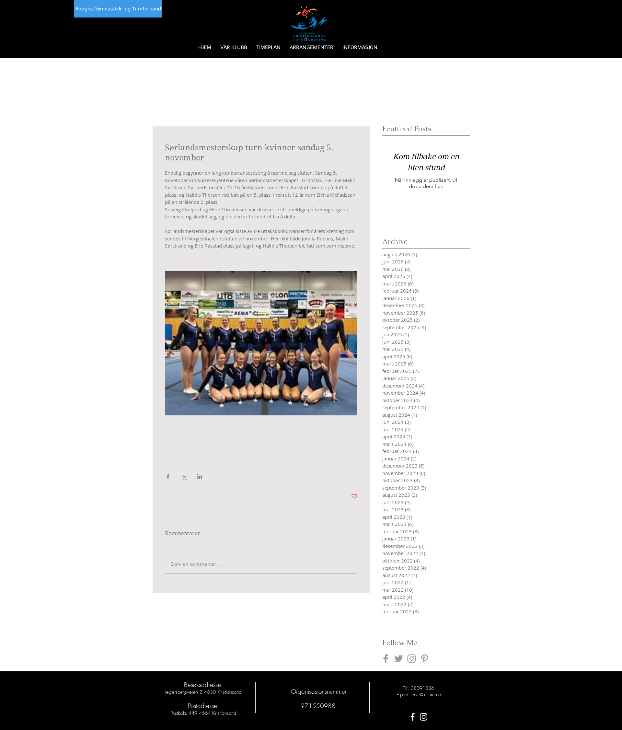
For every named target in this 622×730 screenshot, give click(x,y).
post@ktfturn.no (426, 694)
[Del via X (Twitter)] (184, 476)
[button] (234, 47)
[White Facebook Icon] (413, 717)
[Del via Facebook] (168, 476)
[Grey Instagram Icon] (411, 658)
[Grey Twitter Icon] (398, 658)
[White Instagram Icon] (424, 717)
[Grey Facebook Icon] (385, 658)
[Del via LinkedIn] (200, 476)
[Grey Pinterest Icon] (424, 658)
